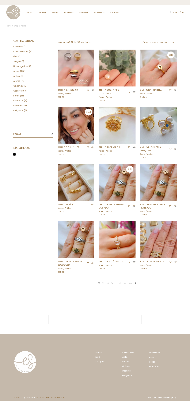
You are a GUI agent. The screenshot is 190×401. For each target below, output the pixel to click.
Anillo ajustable (68, 90)
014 (130, 283)
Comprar (99, 361)
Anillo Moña (65, 204)
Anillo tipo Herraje (152, 261)
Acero (60, 93)
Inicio (97, 356)
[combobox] (158, 42)
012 (119, 283)
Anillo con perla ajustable (109, 92)
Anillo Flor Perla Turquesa (150, 149)
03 (107, 283)
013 (125, 283)
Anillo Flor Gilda (109, 147)
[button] (88, 90)
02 (103, 283)
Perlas (152, 361)
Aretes (125, 361)
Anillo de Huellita (151, 90)
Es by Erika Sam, (28, 397)
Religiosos (127, 375)
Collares (126, 366)
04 (112, 283)
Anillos (68, 93)
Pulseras (126, 370)
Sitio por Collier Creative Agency (162, 397)
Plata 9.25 (154, 366)
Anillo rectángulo (110, 261)
